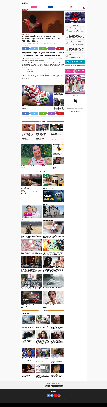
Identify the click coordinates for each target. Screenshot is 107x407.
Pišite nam (66, 399)
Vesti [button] (29, 7)
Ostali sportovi (25, 34)
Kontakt (41, 399)
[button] (23, 129)
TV (54, 7)
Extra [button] (67, 7)
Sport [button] (57, 7)
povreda (36, 117)
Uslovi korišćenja (58, 399)
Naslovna (24, 7)
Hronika (45, 7)
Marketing (46, 399)
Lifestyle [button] (62, 7)
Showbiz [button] (40, 7)
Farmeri (50, 7)
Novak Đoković (25, 117)
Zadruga (34, 7)
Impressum (52, 399)
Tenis (31, 117)
